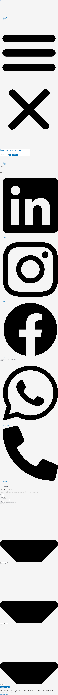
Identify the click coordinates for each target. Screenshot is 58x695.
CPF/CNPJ (2, 497)
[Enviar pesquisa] (10, 155)
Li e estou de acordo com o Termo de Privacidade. (9, 685)
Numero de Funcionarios (4, 625)
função (1, 564)
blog (3, 19)
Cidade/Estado (2, 498)
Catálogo (4, 20)
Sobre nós (4, 18)
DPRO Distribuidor (6, 17)
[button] (29, 81)
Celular (1, 501)
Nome (1, 494)
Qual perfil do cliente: (3, 503)
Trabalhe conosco (6, 21)
